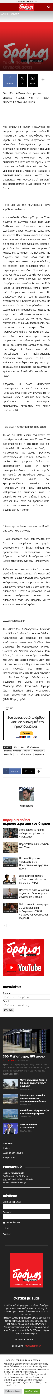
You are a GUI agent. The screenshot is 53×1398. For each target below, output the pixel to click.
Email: (7, 1001)
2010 (15, 747)
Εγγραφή (8, 1009)
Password (7, 1212)
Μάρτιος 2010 (38, 751)
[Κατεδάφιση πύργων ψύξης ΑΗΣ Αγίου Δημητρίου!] (10, 1114)
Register (6, 1234)
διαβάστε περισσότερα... (26, 1340)
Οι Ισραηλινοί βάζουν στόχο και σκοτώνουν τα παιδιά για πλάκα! (32, 879)
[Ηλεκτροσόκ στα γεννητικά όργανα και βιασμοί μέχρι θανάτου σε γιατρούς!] (10, 893)
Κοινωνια (27, 751)
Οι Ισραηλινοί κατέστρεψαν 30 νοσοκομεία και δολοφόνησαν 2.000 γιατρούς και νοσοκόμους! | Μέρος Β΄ (34, 911)
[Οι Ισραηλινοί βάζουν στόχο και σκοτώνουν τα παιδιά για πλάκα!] (10, 879)
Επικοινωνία (8, 1144)
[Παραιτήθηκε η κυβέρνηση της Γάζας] (10, 847)
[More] (43, 80)
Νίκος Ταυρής (26, 806)
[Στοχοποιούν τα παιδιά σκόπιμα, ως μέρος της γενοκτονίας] (10, 833)
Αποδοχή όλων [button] (31, 1391)
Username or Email (12, 1202)
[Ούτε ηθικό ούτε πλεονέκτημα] (10, 1128)
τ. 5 (16, 754)
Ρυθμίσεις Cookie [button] (12, 1391)
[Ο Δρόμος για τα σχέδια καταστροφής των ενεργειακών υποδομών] (10, 1099)
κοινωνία (15, 14)
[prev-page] (5, 925)
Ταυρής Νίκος (39, 754)
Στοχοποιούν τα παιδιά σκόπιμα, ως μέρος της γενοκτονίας (31, 833)
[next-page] (9, 925)
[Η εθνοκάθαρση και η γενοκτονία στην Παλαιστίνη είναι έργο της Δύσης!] (10, 862)
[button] (5, 7)
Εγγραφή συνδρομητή (13, 1153)
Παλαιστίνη (8, 754)
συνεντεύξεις (18, 57)
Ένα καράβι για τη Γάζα (12, 751)
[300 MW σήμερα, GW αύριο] (26, 1041)
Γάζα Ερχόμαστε (33, 747)
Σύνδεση (7, 1148)
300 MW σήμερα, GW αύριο (24, 1056)
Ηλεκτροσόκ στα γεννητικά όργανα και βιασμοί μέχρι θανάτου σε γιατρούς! (34, 893)
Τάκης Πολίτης (26, 754)
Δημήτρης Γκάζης (9, 1060)
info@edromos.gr (18, 1183)
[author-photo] (26, 802)
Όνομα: (7, 993)
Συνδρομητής (9, 1158)
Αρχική (4, 14)
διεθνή (6, 837)
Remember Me (13, 1223)
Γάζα (22, 747)
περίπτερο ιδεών (9, 865)
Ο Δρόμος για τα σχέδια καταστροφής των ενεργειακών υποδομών (33, 1098)
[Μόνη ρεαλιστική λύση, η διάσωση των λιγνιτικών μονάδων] (10, 1084)
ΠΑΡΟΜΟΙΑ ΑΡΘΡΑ (16, 820)
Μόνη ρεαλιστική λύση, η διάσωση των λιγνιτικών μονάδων (33, 1083)
